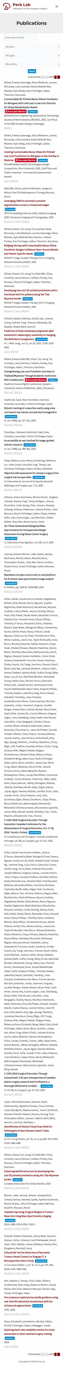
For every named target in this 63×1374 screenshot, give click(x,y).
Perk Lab (21, 4)
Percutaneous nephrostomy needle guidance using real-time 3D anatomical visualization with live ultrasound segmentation (31, 1301)
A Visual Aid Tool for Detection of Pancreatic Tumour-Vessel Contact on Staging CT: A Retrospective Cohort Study (27, 1256)
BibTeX (7, 128)
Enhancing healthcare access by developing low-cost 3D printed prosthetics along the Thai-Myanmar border (31, 1175)
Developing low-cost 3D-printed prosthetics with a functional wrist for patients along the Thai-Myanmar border (30, 294)
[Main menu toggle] (56, 6)
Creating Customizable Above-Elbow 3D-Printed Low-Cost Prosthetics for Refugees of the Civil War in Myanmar (31, 156)
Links (7, 181)
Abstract (8, 221)
